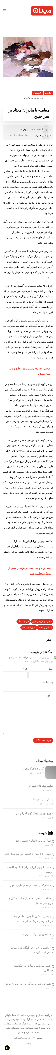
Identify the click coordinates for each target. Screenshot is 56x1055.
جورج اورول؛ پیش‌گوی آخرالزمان (34, 813)
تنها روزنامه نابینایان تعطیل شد (33, 840)
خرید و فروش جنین (41, 621)
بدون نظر (23, 129)
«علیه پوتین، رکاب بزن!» (36, 934)
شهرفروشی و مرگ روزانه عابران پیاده (28, 983)
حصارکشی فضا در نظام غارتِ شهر (30, 885)
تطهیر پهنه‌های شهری (41, 785)
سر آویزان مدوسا (43, 799)
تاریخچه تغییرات (22, 1038)
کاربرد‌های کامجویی (32, 768)
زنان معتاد (22, 621)
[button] (4, 11)
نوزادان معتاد (28, 627)
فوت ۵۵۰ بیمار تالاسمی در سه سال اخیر (27, 853)
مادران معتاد (44, 627)
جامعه (48, 92)
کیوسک (37, 92)
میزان (38, 135)
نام (25, 668)
